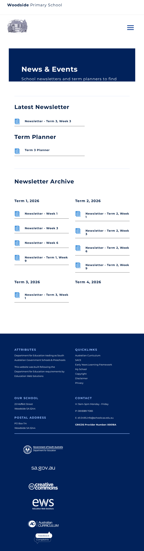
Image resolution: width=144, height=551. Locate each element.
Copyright (81, 373)
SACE (78, 360)
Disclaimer (81, 378)
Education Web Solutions (28, 376)
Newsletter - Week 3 (41, 228)
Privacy (79, 382)
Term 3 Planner (37, 150)
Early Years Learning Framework (93, 364)
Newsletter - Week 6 (41, 243)
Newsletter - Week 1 (41, 213)
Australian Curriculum (87, 355)
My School (81, 369)
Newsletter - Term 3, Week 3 (48, 121)
